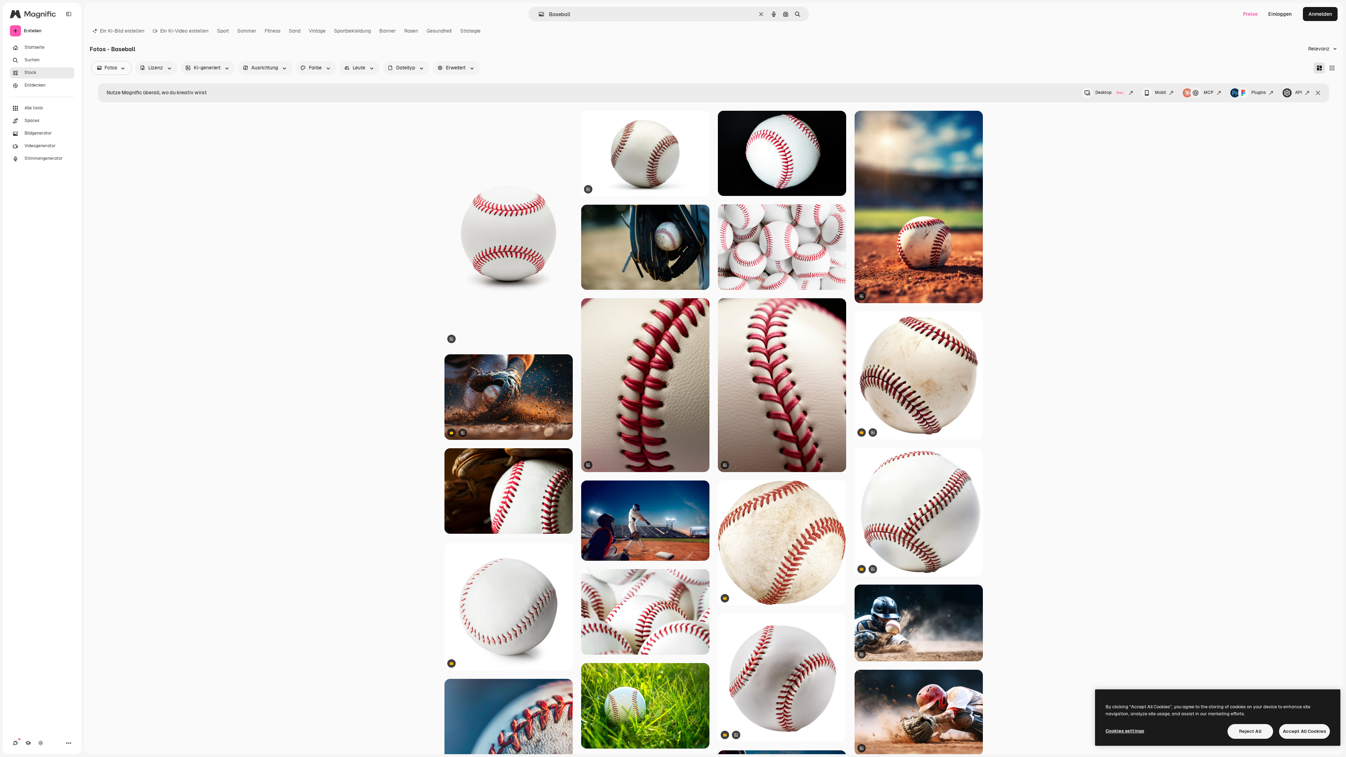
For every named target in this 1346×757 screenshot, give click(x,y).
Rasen (411, 31)
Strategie (470, 31)
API (1298, 92)
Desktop (1109, 92)
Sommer (246, 31)
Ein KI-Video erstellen (184, 31)
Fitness (272, 31)
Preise (1250, 14)
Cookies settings (1125, 731)
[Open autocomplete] (538, 14)
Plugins (1258, 92)
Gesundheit (439, 31)
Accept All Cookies (1304, 731)
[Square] (1332, 68)
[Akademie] (28, 743)
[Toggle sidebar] (68, 14)
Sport (223, 31)
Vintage (317, 31)
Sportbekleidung (352, 31)
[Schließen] (1318, 93)
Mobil (1160, 92)
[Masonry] (1319, 68)
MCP (1209, 92)
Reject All (1250, 731)
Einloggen (1280, 14)
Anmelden (1320, 14)
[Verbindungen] (15, 743)
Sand (294, 31)
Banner (387, 31)
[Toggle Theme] (40, 743)
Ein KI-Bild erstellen (122, 31)
